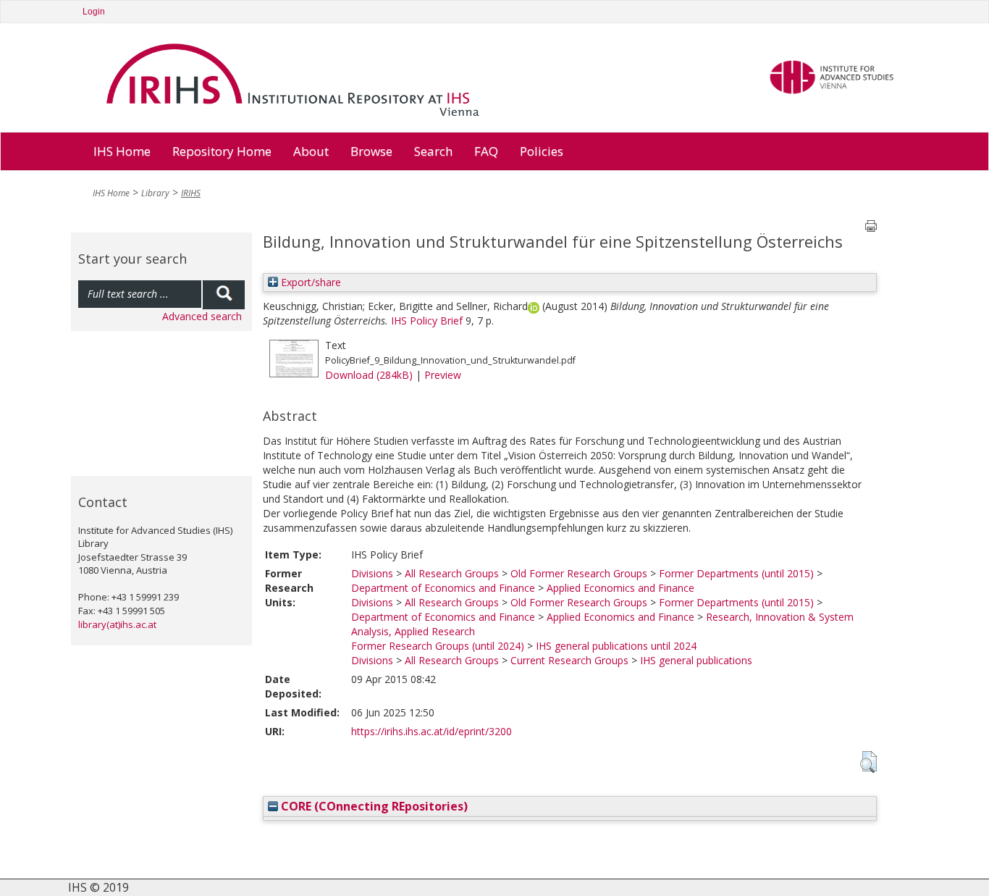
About (311, 151)
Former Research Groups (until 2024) (437, 646)
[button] (868, 762)
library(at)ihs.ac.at (117, 624)
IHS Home (122, 151)
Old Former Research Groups (578, 573)
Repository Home (222, 151)
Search (433, 151)
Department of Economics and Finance (443, 588)
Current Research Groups (569, 660)
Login (94, 12)
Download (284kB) (369, 375)
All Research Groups (452, 573)
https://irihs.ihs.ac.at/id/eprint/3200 (431, 731)
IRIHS (191, 193)
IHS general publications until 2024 (616, 646)
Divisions (372, 573)
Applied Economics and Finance (620, 588)
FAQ (486, 151)
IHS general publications (696, 660)
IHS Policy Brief (427, 320)
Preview (442, 375)
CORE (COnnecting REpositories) (373, 806)
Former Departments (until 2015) (736, 573)
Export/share (309, 282)
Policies (541, 151)
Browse (371, 151)
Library (155, 193)
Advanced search (202, 316)
